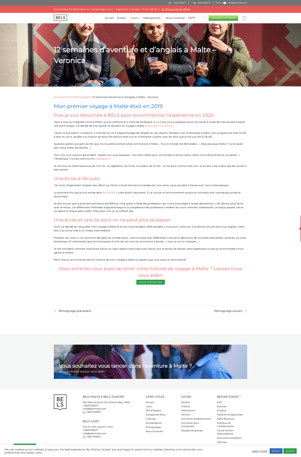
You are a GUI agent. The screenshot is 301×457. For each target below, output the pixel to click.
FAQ (219, 402)
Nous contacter (150, 282)
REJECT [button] (276, 451)
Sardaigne (101, 158)
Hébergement (151, 17)
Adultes (185, 402)
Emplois (221, 410)
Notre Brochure (225, 419)
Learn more (259, 451)
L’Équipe (151, 419)
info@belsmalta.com (94, 408)
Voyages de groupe (192, 430)
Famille (185, 414)
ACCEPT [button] (290, 451)
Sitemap (222, 442)
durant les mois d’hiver (158, 125)
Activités (221, 406)
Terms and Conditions (229, 438)
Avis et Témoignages (77, 97)
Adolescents (188, 410)
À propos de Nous (155, 414)
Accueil (109, 17)
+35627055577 (90, 405)
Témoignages (153, 427)
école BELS (110, 192)
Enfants (185, 406)
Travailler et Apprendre (230, 414)
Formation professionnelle (196, 419)
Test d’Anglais (153, 410)
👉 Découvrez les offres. (175, 9)
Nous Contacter (175, 17)
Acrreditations (154, 423)
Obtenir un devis (223, 17)
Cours (134, 17)
